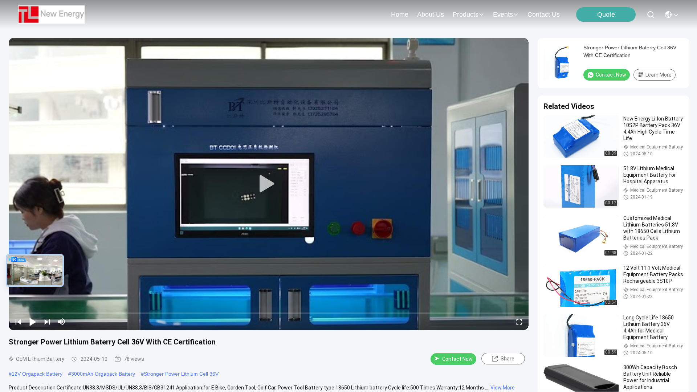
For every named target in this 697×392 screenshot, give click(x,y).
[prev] (18, 321)
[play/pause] (32, 321)
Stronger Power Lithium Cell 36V (181, 374)
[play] (269, 184)
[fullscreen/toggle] (519, 321)
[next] (47, 321)
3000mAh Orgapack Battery (103, 374)
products (465, 14)
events (503, 14)
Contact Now (457, 359)
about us (430, 14)
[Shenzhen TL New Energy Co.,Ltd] (51, 14)
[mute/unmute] (61, 321)
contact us (543, 14)
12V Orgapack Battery (37, 374)
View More (502, 388)
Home (399, 14)
